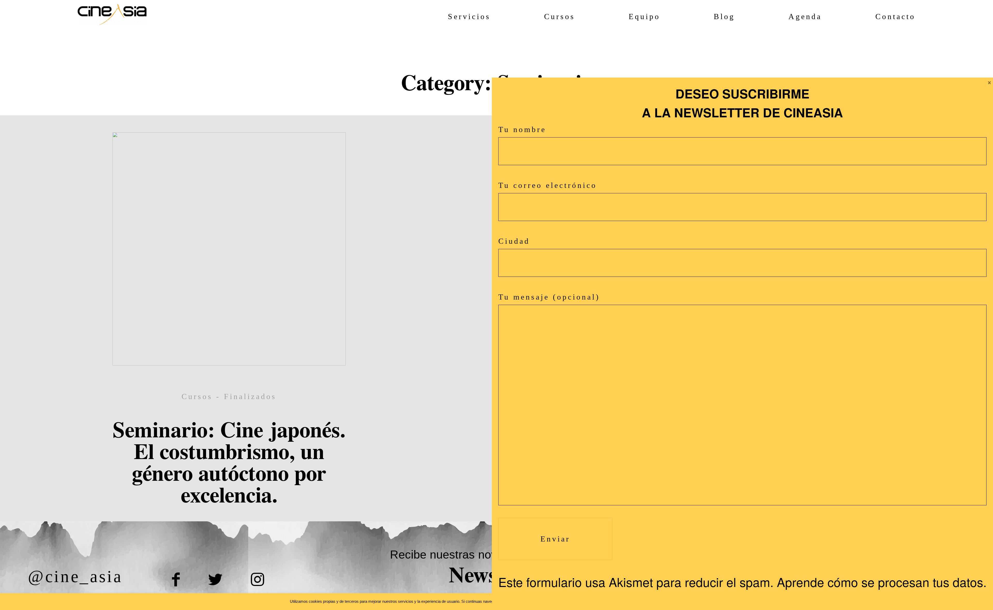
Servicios (469, 16)
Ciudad (514, 241)
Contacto (895, 16)
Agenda (805, 16)
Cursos (559, 16)
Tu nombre (522, 129)
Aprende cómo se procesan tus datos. (882, 582)
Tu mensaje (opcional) (549, 297)
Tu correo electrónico (547, 185)
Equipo (644, 16)
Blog (724, 16)
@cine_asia (75, 576)
